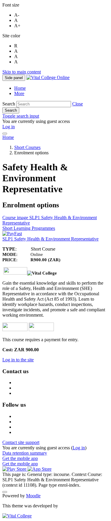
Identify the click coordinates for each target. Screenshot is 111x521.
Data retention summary (24, 453)
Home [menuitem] (20, 88)
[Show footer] (4, 492)
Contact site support (20, 442)
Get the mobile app (20, 458)
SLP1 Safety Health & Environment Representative (50, 238)
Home (8, 137)
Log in (8, 126)
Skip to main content (21, 71)
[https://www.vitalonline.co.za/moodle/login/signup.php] (41, 329)
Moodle (33, 495)
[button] (77, 103)
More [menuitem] (19, 93)
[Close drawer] (4, 133)
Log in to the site (18, 359)
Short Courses (27, 147)
